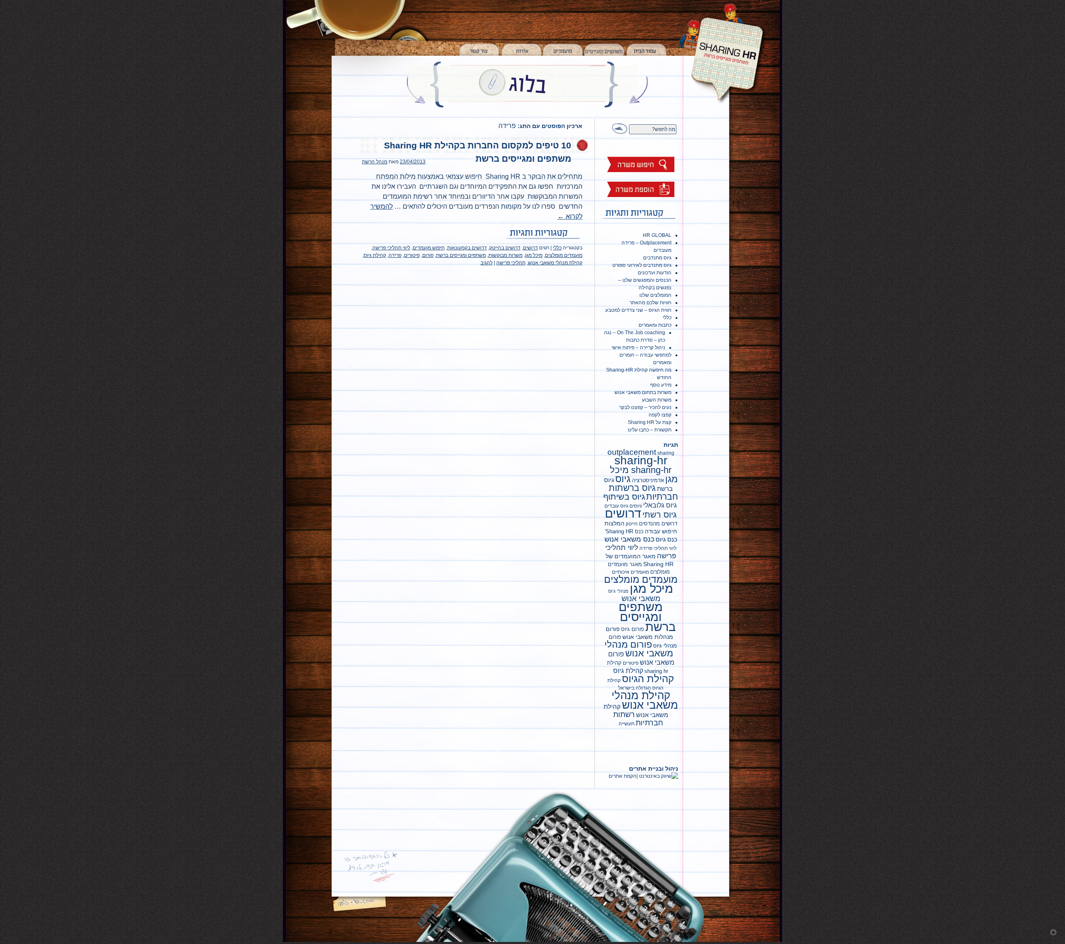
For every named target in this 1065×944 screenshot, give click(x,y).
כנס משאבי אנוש (629, 539)
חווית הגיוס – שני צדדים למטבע (638, 310)
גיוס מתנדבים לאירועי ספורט (641, 265)
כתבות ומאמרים (655, 325)
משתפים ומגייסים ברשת (461, 255)
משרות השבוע (656, 400)
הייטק (632, 524)
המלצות (614, 523)
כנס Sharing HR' (624, 531)
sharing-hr (640, 460)
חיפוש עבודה (661, 531)
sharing (665, 453)
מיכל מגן (533, 255)
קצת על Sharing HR (649, 422)
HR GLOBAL (657, 235)
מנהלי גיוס (618, 591)
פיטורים (412, 255)
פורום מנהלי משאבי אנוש (638, 648)
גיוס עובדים (616, 506)
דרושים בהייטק (504, 248)
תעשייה (626, 724)
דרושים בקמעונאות (467, 248)
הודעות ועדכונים (654, 273)
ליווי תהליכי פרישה (391, 248)
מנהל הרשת (374, 162)
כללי (557, 248)
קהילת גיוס (375, 255)
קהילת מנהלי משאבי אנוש (555, 263)
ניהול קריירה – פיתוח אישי (638, 347)
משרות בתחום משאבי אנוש (642, 392)
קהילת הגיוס (648, 678)
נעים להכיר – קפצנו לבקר (645, 407)
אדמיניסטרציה (648, 480)
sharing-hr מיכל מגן (644, 474)
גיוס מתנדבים (657, 258)
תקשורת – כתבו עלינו (649, 430)
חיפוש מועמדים (429, 248)
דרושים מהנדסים (658, 523)
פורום (427, 255)
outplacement (631, 452)
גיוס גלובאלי (660, 505)
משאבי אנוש (641, 598)
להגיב (486, 263)
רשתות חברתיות (638, 718)
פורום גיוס (632, 629)
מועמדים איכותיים (630, 572)
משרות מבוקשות (505, 255)
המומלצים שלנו (655, 295)
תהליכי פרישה (510, 263)
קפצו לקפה (660, 415)
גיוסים (635, 506)
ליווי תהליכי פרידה (657, 548)
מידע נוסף (660, 385)
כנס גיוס (666, 539)
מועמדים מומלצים (563, 255)
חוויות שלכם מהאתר (650, 303)
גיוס (623, 478)
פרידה (395, 255)
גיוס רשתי (659, 514)
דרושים (530, 248)
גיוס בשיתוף (624, 496)
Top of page (1053, 932)
